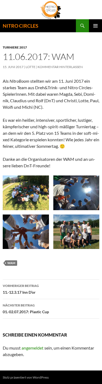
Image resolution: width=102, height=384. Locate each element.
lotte (30, 67)
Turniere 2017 (15, 47)
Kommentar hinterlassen (60, 67)
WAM (11, 263)
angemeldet (32, 347)
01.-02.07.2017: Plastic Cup (26, 308)
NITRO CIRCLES (20, 26)
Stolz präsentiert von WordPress (26, 377)
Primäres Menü (95, 25)
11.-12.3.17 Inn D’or (21, 289)
